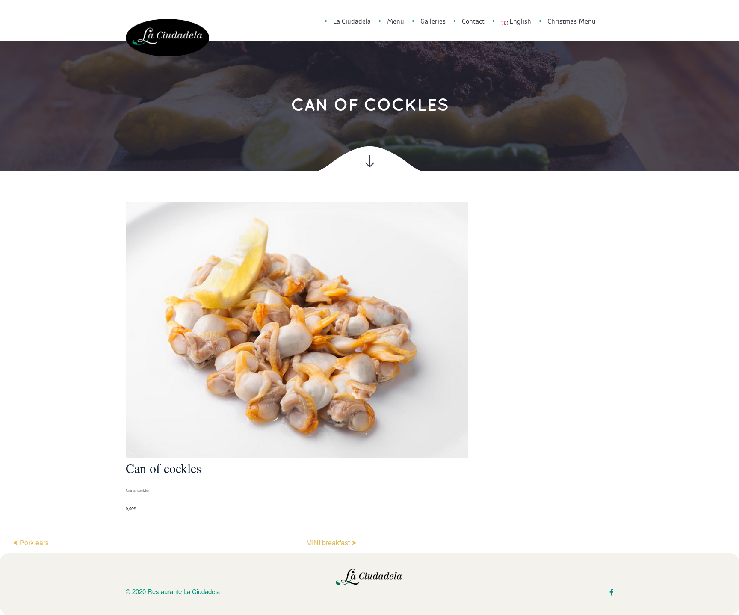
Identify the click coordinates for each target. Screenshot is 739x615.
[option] (369, 357)
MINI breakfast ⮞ (331, 542)
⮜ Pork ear (31, 542)
